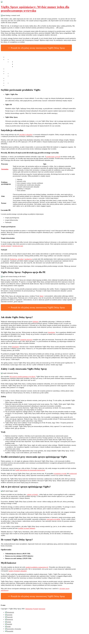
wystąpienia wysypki (60, 473)
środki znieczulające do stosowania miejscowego (30, 470)
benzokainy (15, 346)
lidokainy (36, 321)
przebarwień (73, 473)
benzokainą (51, 332)
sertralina (20, 259)
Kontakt (35, 609)
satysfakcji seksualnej (25, 134)
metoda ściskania (6, 246)
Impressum (42, 609)
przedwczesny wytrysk (53, 156)
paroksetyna (28, 259)
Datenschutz (29, 609)
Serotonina (4, 169)
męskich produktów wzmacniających (37, 567)
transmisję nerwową (26, 339)
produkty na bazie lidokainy (26, 528)
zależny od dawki (32, 494)
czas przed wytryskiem (53, 519)
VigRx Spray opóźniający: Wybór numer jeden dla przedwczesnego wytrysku (35, 8)
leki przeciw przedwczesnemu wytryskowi (22, 376)
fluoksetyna (13, 259)
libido (41, 296)
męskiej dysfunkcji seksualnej (18, 571)
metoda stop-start (17, 246)
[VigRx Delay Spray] (2, 2)
